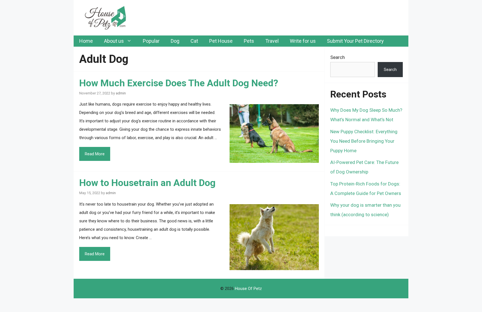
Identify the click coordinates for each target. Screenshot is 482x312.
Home (86, 41)
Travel (272, 41)
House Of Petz (248, 288)
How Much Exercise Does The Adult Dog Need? (178, 83)
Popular (151, 41)
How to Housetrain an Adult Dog (147, 182)
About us (114, 41)
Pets (249, 41)
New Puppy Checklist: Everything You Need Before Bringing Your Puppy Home (363, 141)
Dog (175, 41)
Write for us (303, 41)
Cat (194, 41)
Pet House (221, 41)
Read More (95, 153)
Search (337, 57)
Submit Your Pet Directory (355, 41)
